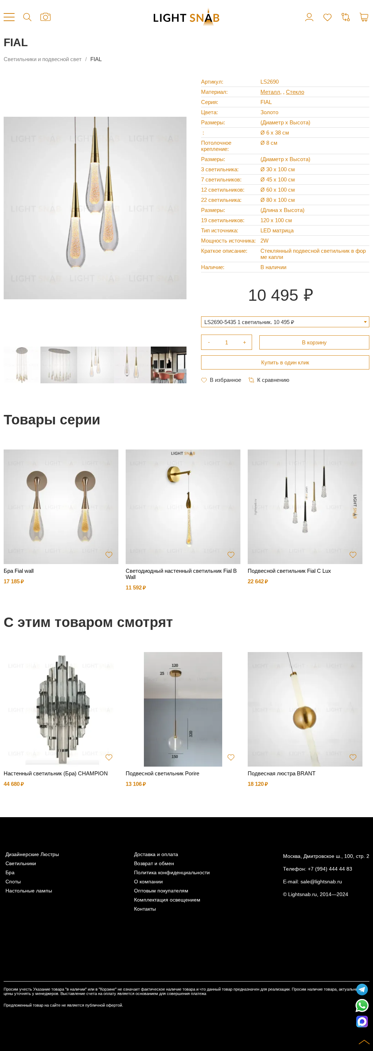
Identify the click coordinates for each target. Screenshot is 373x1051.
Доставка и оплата (156, 854)
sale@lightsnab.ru (321, 881)
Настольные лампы (28, 891)
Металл (270, 92)
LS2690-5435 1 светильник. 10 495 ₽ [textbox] (249, 322)
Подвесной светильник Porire (162, 773)
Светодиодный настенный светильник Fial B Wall (181, 574)
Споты (13, 881)
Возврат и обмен (154, 863)
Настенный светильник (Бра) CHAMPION (56, 773)
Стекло (295, 92)
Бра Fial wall (19, 571)
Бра (10, 872)
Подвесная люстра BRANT (281, 773)
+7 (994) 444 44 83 (330, 869)
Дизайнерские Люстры (32, 854)
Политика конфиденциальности (172, 872)
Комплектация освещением (167, 900)
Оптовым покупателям (161, 891)
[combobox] (285, 321)
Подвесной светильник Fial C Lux (289, 571)
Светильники (20, 863)
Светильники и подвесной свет (43, 59)
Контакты (145, 909)
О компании (148, 881)
